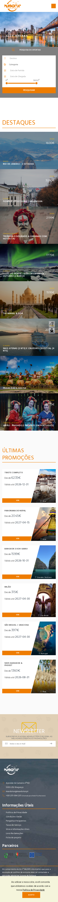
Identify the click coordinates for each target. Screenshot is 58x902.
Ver (51, 166)
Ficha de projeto (13, 837)
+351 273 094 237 (13, 795)
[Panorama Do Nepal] (43, 524)
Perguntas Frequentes (16, 821)
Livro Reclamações (14, 833)
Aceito (31, 894)
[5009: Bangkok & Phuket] (43, 676)
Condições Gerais (14, 816)
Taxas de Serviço (13, 825)
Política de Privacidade (16, 812)
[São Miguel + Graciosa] (43, 638)
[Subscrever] (51, 744)
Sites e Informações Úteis (17, 829)
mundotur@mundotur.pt (17, 791)
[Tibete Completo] (43, 486)
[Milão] (43, 600)
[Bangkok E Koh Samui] (43, 562)
